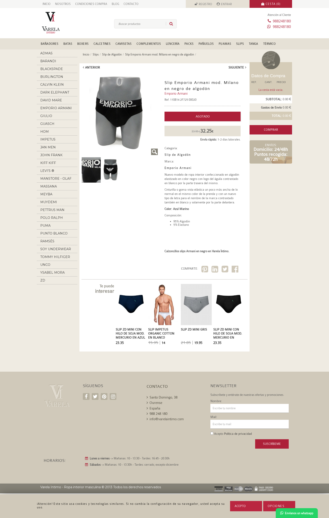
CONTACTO (131, 4)
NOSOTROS (63, 4)
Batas (67, 43)
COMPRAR (271, 129)
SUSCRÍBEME (272, 444)
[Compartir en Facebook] (236, 270)
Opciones (276, 506)
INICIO (47, 4)
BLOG (115, 4)
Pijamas (225, 43)
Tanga (253, 43)
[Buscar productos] (169, 23)
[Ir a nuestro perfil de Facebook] (86, 396)
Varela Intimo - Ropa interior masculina (70, 487)
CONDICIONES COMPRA (91, 4)
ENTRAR (226, 4)
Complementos (149, 43)
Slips (240, 43)
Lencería (172, 43)
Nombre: (216, 401)
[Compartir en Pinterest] (205, 270)
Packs (189, 43)
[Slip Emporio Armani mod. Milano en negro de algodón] (120, 114)
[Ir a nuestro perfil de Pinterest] (104, 396)
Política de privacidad (238, 433)
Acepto (240, 506)
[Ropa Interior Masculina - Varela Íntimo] (58, 22)
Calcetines (102, 43)
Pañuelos (206, 43)
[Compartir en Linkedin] (215, 270)
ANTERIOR (92, 67)
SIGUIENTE (236, 67)
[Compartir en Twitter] (225, 270)
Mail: (213, 417)
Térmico (269, 43)
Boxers (83, 43)
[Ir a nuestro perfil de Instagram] (113, 396)
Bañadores (49, 43)
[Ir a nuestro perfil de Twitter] (95, 396)
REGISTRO (205, 4)
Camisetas (123, 43)
